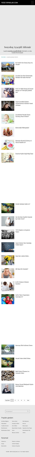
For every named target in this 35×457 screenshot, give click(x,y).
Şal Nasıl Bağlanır (5, 421)
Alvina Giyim (25, 425)
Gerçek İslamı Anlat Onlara (22, 358)
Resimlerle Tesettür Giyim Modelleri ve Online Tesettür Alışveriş (9, 2)
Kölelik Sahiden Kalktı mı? (22, 204)
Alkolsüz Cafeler (15, 432)
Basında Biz (3, 446)
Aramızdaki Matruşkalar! (22, 128)
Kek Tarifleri (14, 425)
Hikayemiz (3, 441)
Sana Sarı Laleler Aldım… (22, 256)
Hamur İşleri (14, 421)
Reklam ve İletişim (16, 441)
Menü (32, 2)
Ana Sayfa (3, 57)
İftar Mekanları (26, 421)
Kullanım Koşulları (16, 446)
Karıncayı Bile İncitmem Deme (23, 345)
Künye (2, 443)
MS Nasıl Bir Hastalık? (21, 269)
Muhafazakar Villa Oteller (26, 431)
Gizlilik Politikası (15, 443)
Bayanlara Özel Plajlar (27, 428)
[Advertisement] (17, 25)
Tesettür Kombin (5, 425)
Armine (24, 423)
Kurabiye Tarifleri (15, 423)
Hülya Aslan (3, 423)
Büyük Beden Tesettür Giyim (16, 429)
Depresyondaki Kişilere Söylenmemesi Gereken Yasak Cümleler (24, 103)
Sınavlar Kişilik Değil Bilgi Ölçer (24, 153)
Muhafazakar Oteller (5, 430)
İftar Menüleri (4, 428)
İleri (28, 400)
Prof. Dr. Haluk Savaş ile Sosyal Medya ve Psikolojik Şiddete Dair (24, 90)
